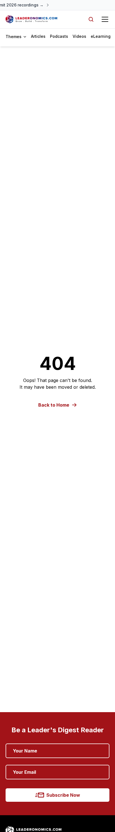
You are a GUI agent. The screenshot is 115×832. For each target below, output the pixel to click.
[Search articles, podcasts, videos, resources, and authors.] (91, 19)
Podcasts (59, 36)
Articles (38, 36)
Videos (79, 36)
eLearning (101, 36)
